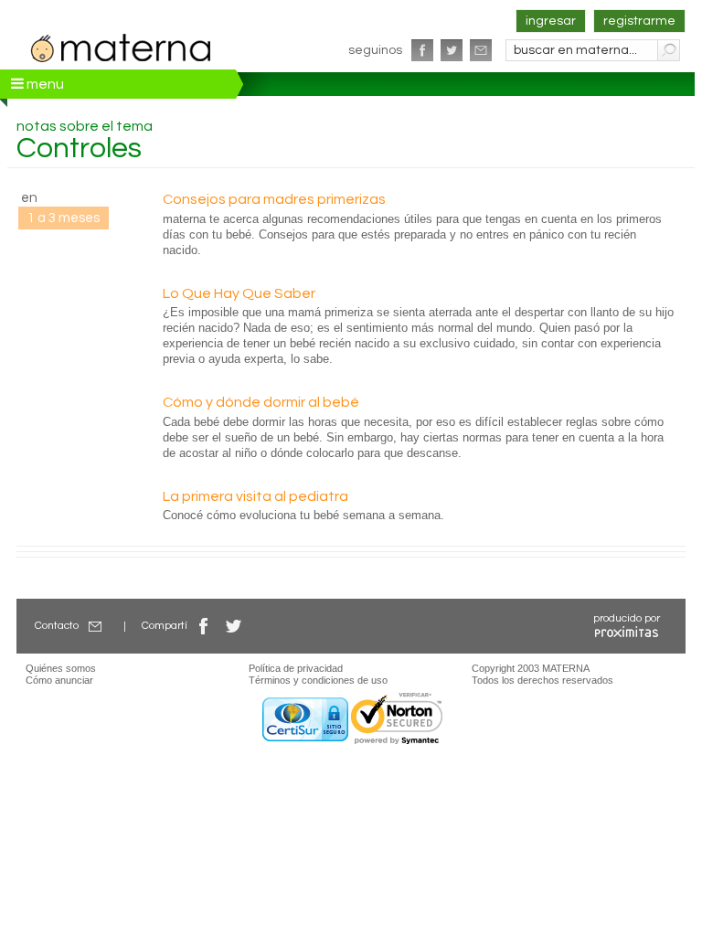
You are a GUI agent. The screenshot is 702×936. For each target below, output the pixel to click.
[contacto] (481, 50)
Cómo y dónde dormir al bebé (261, 402)
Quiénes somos (61, 668)
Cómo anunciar (59, 680)
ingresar (551, 21)
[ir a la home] (121, 45)
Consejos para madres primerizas (274, 199)
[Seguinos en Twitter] (452, 50)
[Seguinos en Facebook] (422, 50)
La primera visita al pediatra (255, 496)
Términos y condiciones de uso (318, 680)
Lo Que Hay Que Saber (239, 293)
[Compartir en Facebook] (204, 626)
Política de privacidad (296, 668)
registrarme (639, 21)
